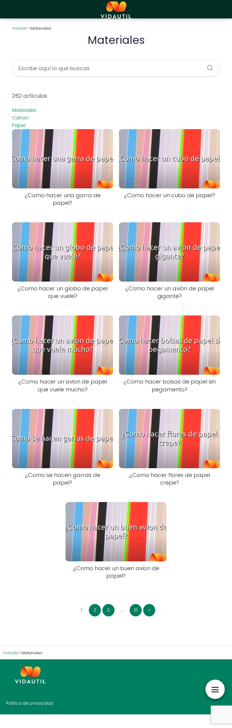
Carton (20, 117)
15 (136, 610)
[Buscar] (208, 66)
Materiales (24, 110)
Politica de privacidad (29, 703)
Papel (18, 125)
